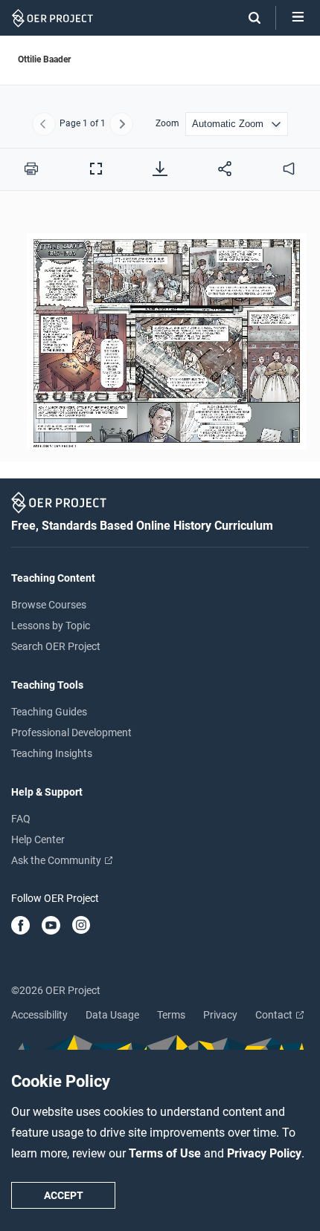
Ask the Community (57, 860)
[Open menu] (298, 17)
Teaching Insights (51, 753)
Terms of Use (166, 1153)
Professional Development (71, 732)
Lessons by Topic (50, 625)
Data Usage (112, 1015)
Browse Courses (48, 605)
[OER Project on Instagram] (81, 926)
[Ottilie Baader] (160, 335)
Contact (275, 1015)
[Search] (247, 18)
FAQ (21, 819)
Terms (171, 1015)
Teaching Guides (49, 712)
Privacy (220, 1015)
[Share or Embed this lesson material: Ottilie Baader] (224, 168)
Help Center (38, 839)
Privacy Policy (264, 1153)
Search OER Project (55, 646)
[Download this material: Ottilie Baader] (160, 168)
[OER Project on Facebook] (20, 926)
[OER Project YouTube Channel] (51, 926)
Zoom (167, 124)
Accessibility (39, 1015)
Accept (63, 1195)
